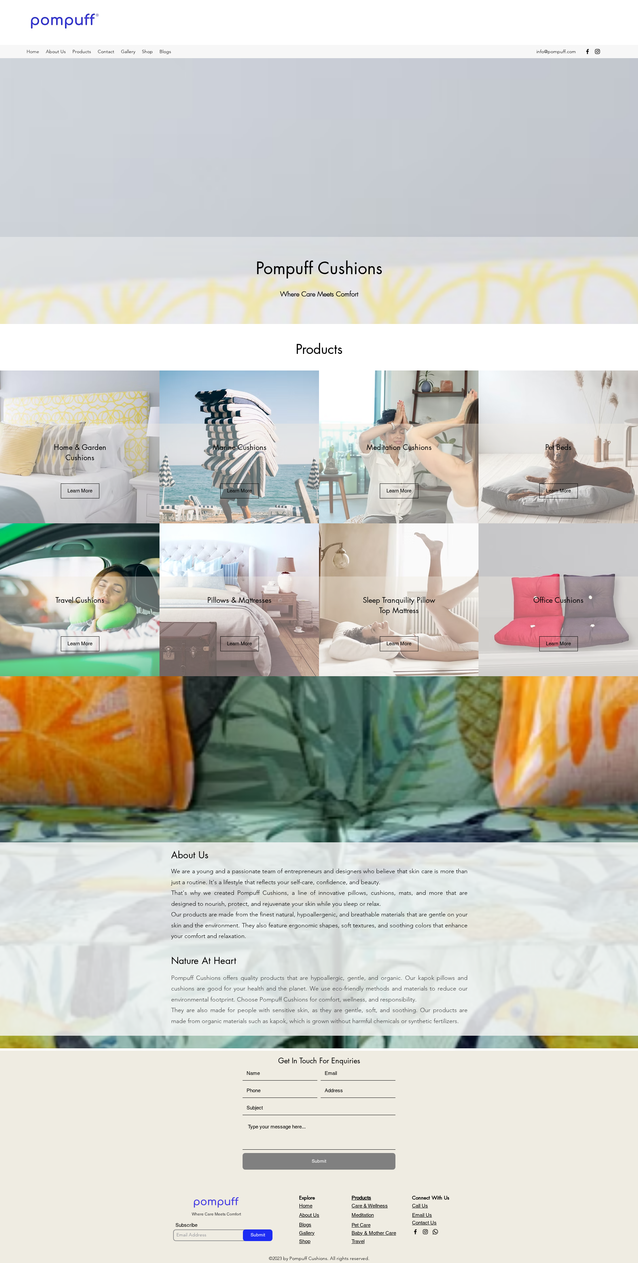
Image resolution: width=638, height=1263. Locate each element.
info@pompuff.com (556, 51)
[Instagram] (597, 51)
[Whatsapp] (435, 1231)
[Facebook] (587, 51)
